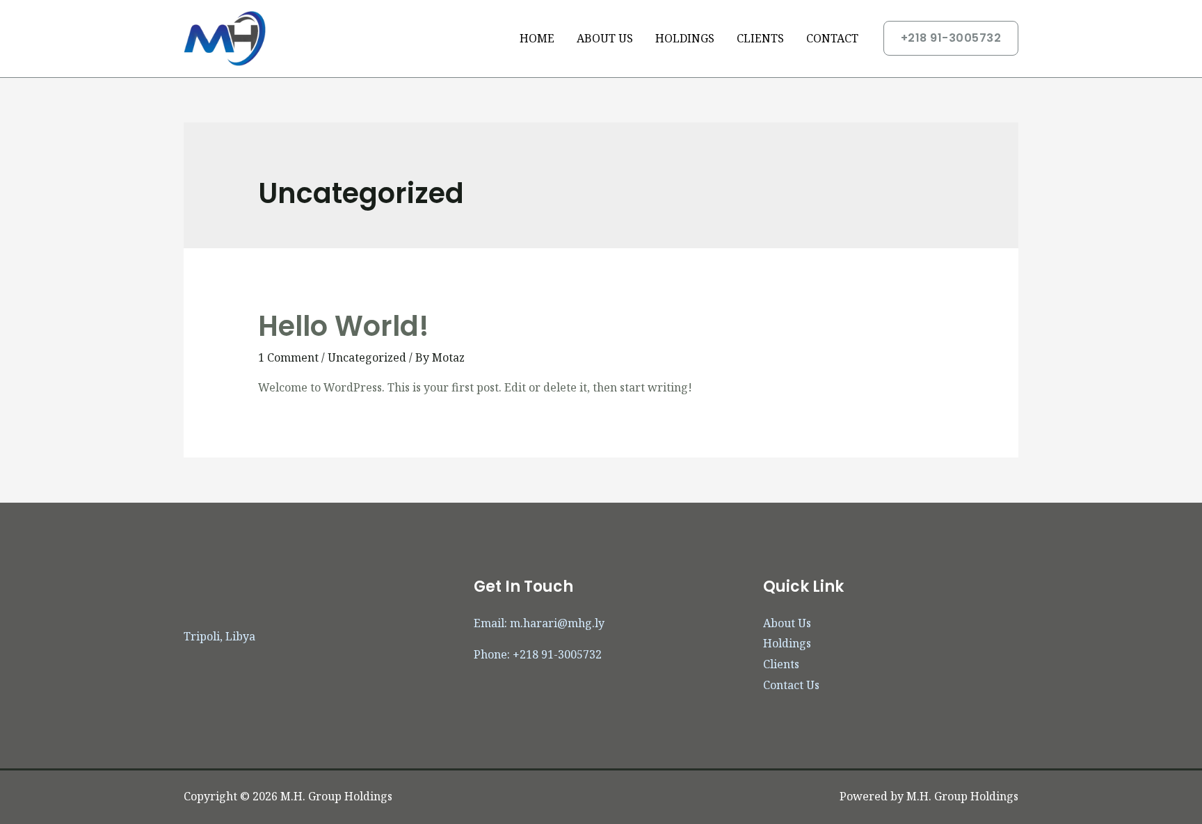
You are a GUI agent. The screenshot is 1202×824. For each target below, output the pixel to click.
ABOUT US (605, 38)
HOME (537, 38)
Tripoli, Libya (219, 636)
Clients (781, 664)
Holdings (787, 643)
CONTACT (832, 38)
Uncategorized (367, 357)
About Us (787, 623)
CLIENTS (760, 38)
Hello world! (343, 326)
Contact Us (791, 685)
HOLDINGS (684, 38)
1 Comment (288, 357)
